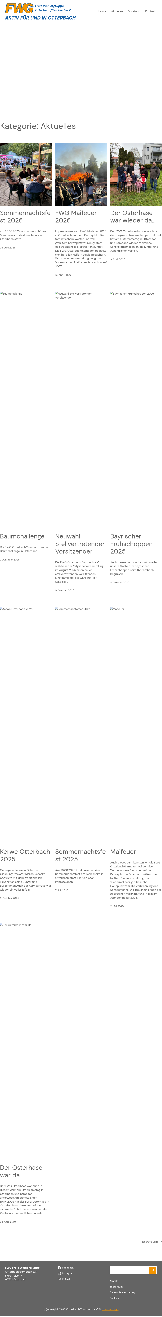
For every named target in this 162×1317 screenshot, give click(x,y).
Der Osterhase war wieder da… (133, 216)
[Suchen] (152, 1270)
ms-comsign (110, 1309)
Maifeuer (123, 852)
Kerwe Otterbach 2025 (25, 855)
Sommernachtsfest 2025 (80, 855)
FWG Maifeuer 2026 (76, 216)
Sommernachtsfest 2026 (25, 216)
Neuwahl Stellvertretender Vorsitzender (80, 544)
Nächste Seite (152, 1241)
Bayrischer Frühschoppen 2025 (131, 544)
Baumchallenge (22, 536)
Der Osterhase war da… (21, 1171)
